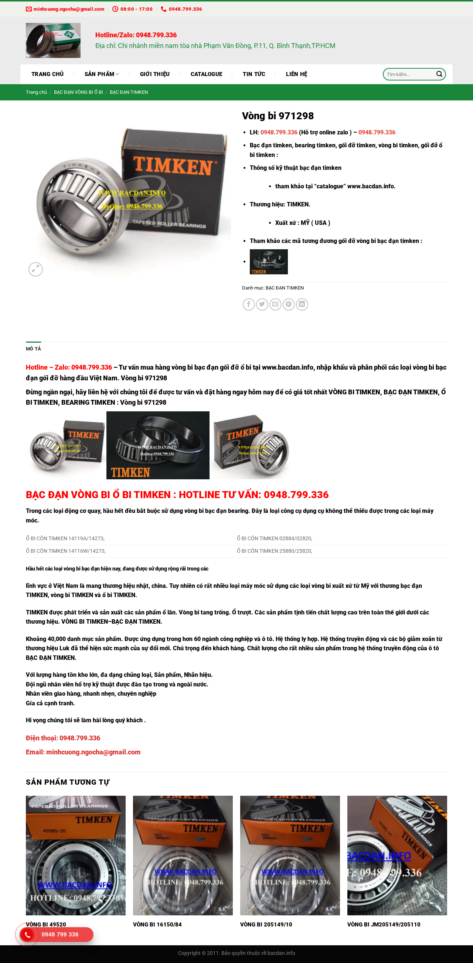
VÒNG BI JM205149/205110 (384, 924)
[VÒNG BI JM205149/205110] (397, 855)
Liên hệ (296, 74)
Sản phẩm (99, 74)
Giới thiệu (155, 74)
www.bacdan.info (370, 186)
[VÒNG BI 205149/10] (290, 855)
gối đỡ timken (356, 145)
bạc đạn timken (320, 167)
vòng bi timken (398, 145)
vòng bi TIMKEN (72, 595)
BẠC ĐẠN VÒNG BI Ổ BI (78, 92)
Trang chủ (47, 74)
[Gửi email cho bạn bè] (275, 304)
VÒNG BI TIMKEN (354, 392)
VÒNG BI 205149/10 (266, 924)
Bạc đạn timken (271, 145)
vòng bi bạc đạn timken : (389, 240)
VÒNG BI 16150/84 (157, 924)
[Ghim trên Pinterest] (289, 304)
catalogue (330, 186)
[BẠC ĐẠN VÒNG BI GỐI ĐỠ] (55, 40)
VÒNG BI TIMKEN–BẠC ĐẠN (99, 621)
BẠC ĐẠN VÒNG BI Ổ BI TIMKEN (98, 495)
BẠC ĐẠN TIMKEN (129, 92)
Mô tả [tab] (33, 349)
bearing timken (315, 145)
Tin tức (254, 74)
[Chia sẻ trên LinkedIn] (302, 304)
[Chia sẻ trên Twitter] (262, 304)
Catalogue (206, 74)
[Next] (446, 870)
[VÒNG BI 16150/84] (183, 855)
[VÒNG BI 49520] (76, 855)
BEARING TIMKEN (88, 402)
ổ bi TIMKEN (118, 595)
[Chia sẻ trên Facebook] (249, 304)
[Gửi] (439, 74)
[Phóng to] (35, 269)
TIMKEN (37, 612)
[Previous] (26, 870)
